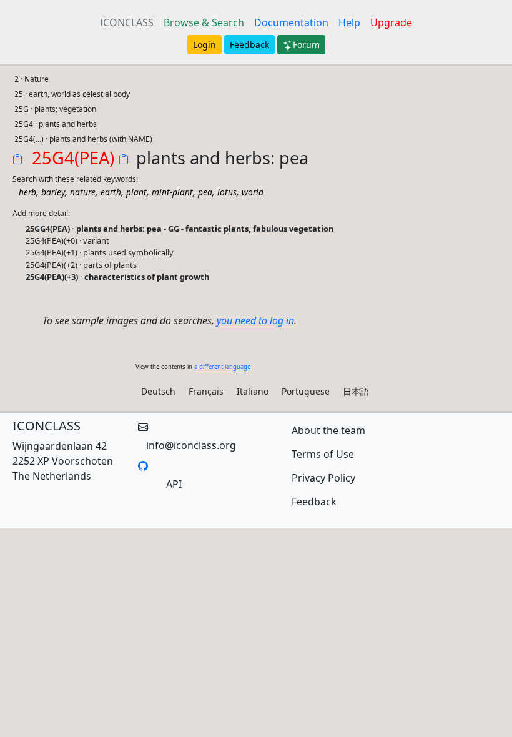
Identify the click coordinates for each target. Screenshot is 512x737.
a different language (222, 367)
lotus (227, 192)
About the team (328, 430)
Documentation (291, 22)
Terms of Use (323, 454)
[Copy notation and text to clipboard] (126, 160)
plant (136, 192)
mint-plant (172, 192)
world (252, 192)
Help (349, 22)
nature (83, 192)
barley (53, 192)
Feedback (249, 45)
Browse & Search (204, 22)
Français (206, 391)
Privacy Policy (323, 478)
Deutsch (158, 391)
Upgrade (391, 22)
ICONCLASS (127, 22)
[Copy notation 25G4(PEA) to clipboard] (19, 160)
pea (205, 192)
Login (204, 45)
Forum (306, 45)
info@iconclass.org (191, 445)
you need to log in (255, 320)
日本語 (356, 391)
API (174, 484)
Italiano (252, 391)
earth (111, 192)
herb (27, 192)
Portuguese (306, 391)
